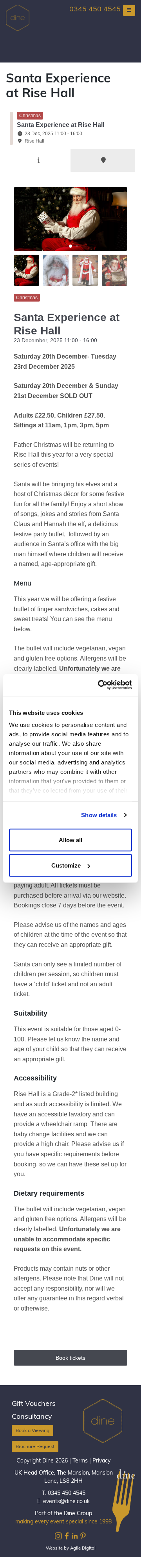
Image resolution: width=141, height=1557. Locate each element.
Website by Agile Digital (71, 1548)
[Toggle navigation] (129, 10)
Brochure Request (35, 1447)
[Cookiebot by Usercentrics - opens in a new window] (99, 685)
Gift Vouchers (34, 1404)
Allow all (70, 839)
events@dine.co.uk (66, 1502)
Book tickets (70, 1358)
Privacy (101, 1461)
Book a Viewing (32, 1430)
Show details (99, 815)
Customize (66, 865)
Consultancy (32, 1417)
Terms (80, 1461)
